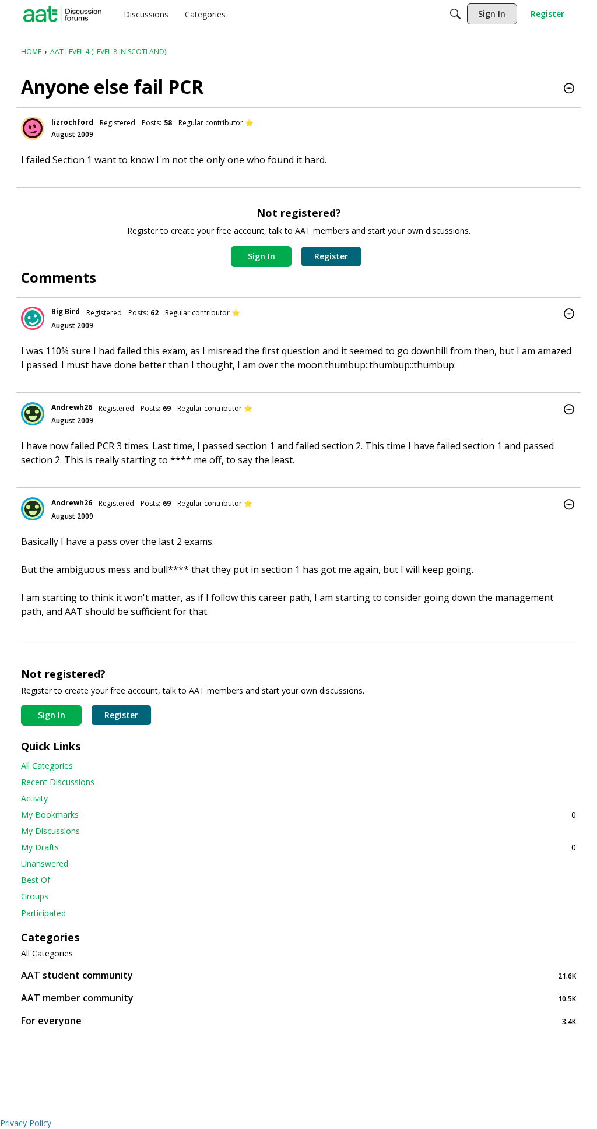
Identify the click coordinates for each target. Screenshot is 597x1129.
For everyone (298, 1021)
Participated (43, 913)
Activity (34, 798)
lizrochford (72, 122)
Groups (34, 896)
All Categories (47, 765)
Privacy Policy (25, 1122)
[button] (569, 89)
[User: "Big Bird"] (32, 318)
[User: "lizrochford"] (32, 128)
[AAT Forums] (62, 14)
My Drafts (298, 847)
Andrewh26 (71, 407)
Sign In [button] (261, 256)
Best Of (35, 879)
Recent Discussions (57, 781)
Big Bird (65, 311)
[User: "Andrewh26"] (32, 413)
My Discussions (50, 830)
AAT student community (298, 975)
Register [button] (331, 256)
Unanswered (44, 863)
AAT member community (298, 998)
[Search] (455, 13)
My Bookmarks (298, 814)
